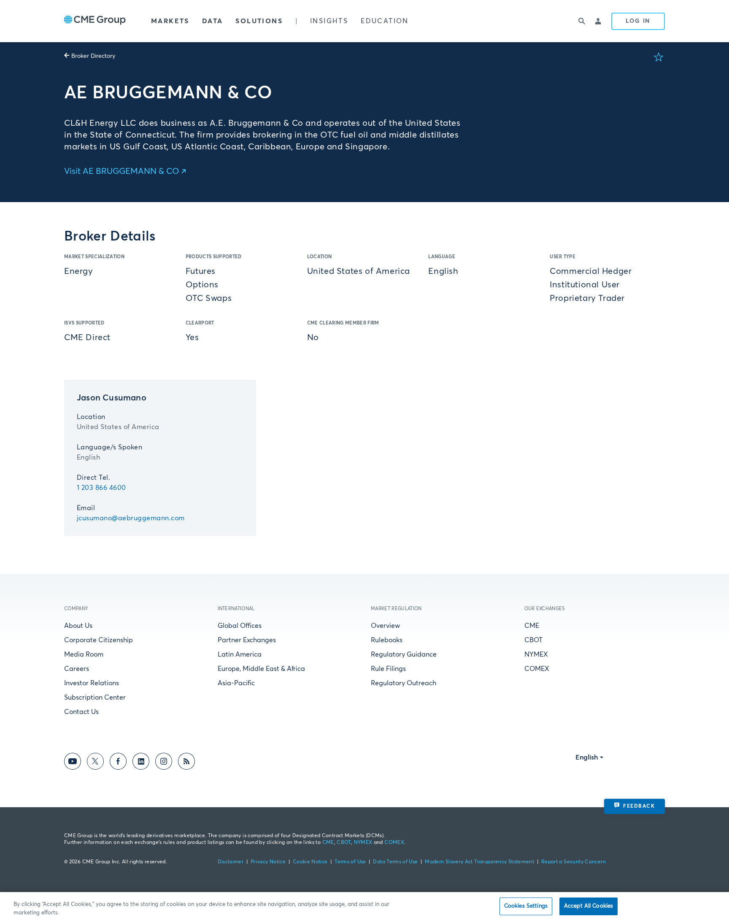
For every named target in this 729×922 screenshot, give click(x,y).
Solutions (259, 21)
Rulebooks (386, 640)
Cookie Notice (310, 862)
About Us (78, 625)
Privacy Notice (268, 862)
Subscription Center (95, 697)
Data (212, 21)
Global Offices (240, 625)
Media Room (83, 654)
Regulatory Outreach (403, 683)
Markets (170, 21)
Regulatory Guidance (404, 654)
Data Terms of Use (395, 862)
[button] (658, 57)
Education (385, 21)
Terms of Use (350, 862)
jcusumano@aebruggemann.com (130, 518)
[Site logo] (95, 21)
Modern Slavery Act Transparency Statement (479, 862)
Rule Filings (388, 668)
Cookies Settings (526, 906)
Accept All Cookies (588, 906)
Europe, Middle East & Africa (261, 668)
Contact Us (81, 711)
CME (531, 625)
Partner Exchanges (247, 640)
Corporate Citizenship (98, 640)
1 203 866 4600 (101, 487)
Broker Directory (93, 56)
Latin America (240, 654)
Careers (76, 668)
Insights (329, 21)
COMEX (536, 668)
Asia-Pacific (236, 683)
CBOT (533, 640)
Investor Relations (91, 683)
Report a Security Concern (573, 862)
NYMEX (536, 654)
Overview (385, 625)
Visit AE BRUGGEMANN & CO (121, 171)
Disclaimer (231, 862)
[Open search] (581, 21)
